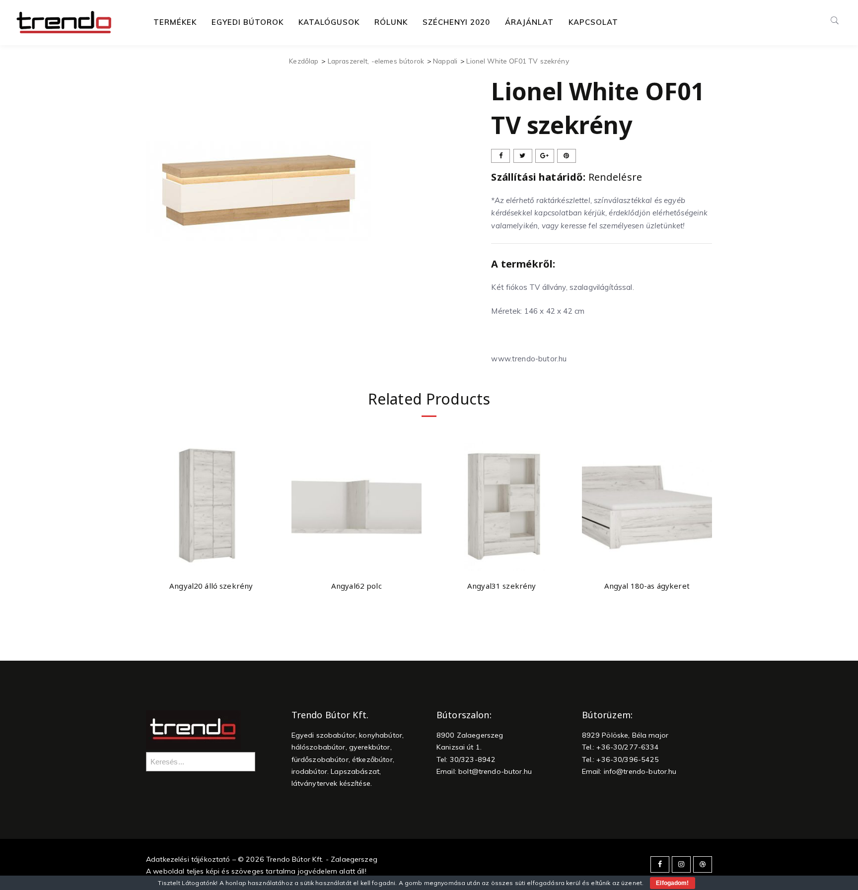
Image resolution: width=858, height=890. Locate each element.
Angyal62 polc (356, 586)
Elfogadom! (672, 883)
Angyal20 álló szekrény (211, 586)
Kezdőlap (303, 61)
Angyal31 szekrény (501, 586)
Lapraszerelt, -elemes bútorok (376, 61)
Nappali (445, 61)
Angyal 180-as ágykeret (647, 586)
